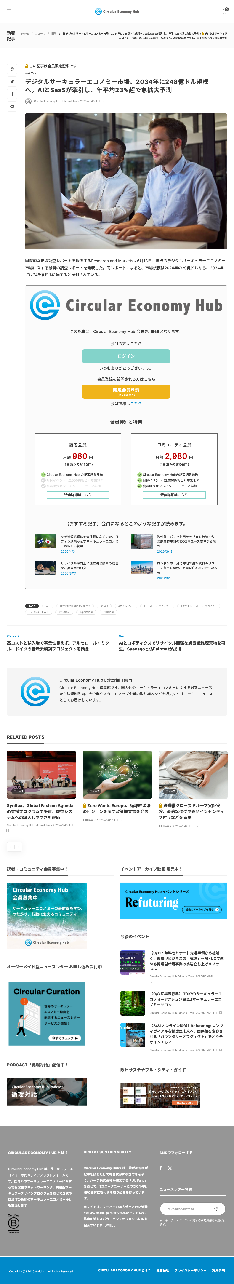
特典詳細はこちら (78, 495)
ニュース (40, 33)
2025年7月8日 (88, 101)
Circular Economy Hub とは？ (124, 1270)
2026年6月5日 (61, 825)
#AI (47, 606)
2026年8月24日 (205, 976)
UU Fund (138, 1180)
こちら (136, 403)
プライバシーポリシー (191, 1270)
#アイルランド (125, 606)
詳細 (109, 1225)
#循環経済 (108, 612)
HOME (25, 33)
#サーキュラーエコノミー (157, 606)
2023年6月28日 (182, 826)
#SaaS (104, 606)
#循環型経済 (86, 612)
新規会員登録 (126, 392)
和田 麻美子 (89, 820)
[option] (41, 792)
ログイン (126, 356)
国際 (53, 33)
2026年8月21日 (205, 1012)
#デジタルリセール (38, 612)
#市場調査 (64, 612)
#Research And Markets (75, 606)
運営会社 (162, 1270)
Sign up (216, 1209)
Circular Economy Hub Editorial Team (56, 101)
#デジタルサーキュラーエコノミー (199, 606)
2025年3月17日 (106, 820)
